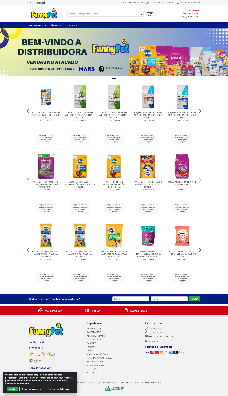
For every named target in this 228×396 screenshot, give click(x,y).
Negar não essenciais (31, 389)
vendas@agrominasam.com (160, 336)
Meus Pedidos (53, 310)
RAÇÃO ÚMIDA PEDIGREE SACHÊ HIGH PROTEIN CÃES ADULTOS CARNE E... (148, 184)
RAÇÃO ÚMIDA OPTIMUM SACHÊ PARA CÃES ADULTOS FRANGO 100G (46, 115)
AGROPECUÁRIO (94, 332)
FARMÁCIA (91, 347)
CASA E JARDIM (94, 339)
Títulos (95, 310)
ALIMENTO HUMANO (96, 336)
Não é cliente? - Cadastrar (161, 3)
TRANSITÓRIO (93, 373)
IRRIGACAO (92, 350)
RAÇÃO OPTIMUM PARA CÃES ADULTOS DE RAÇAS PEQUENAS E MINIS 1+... (80, 115)
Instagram (153, 341)
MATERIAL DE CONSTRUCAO (99, 358)
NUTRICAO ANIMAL (95, 361)
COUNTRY (91, 343)
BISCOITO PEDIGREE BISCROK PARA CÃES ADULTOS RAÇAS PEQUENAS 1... (114, 254)
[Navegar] (27, 111)
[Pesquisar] (141, 14)
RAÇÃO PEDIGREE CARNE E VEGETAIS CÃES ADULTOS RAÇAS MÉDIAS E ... (80, 184)
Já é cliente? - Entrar (133, 3)
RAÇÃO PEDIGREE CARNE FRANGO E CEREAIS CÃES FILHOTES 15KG (114, 184)
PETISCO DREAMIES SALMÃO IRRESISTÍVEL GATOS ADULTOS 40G (182, 254)
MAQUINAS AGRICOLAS (97, 354)
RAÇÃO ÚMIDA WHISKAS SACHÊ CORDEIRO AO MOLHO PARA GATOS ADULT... (46, 184)
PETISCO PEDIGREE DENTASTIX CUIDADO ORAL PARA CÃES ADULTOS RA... (46, 254)
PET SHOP (91, 369)
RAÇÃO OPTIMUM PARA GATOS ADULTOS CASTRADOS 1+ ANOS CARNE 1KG (148, 115)
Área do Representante (190, 3)
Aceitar (12, 389)
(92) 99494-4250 (191, 16)
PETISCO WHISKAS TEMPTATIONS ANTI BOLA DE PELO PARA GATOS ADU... (148, 254)
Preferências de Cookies (58, 389)
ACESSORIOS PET (95, 328)
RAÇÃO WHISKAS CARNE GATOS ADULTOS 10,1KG (182, 183)
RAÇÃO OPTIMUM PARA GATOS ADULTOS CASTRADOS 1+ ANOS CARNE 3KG (182, 115)
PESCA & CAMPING (95, 365)
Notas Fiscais (138, 310)
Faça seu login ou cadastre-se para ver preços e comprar (46, 138)
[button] (114, 78)
